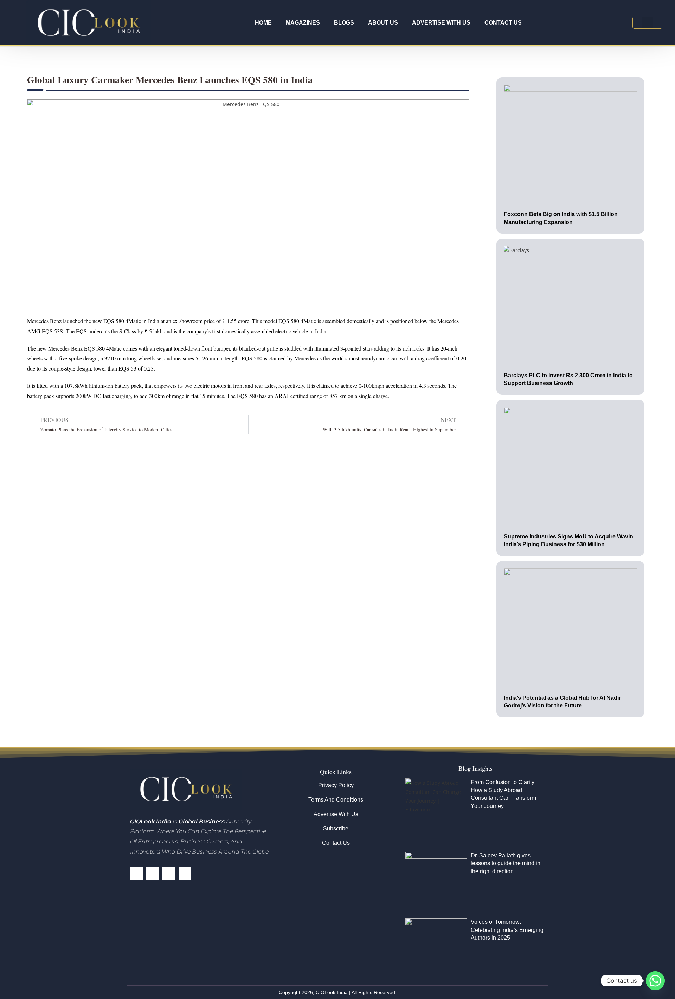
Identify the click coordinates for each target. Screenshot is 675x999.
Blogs (344, 23)
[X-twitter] (152, 873)
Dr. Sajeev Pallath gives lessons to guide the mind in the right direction (505, 863)
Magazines (303, 23)
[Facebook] (136, 873)
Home (263, 23)
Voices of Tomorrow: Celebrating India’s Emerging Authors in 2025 (507, 930)
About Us (383, 23)
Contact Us (503, 23)
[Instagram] (185, 873)
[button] (647, 22)
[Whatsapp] (655, 980)
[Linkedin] (168, 873)
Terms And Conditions (335, 800)
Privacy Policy (336, 785)
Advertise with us (441, 23)
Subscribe (335, 828)
